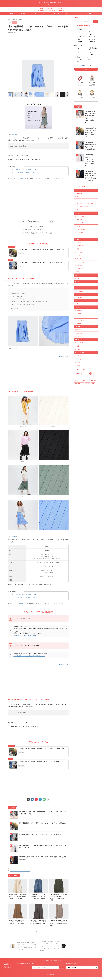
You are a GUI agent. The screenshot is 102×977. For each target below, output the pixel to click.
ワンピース (56, 13)
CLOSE (51, 221)
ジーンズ (78, 258)
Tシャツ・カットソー (81, 216)
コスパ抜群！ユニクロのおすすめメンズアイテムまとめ (29, 656)
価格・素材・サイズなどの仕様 (33, 230)
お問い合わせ (49, 960)
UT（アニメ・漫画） (80, 352)
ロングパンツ (79, 268)
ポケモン (78, 365)
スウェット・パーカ (81, 229)
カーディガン (79, 232)
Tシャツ (78, 329)
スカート (45, 13)
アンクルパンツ (80, 245)
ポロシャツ (79, 219)
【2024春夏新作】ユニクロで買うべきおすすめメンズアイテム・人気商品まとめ (42, 834)
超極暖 (78, 349)
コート (78, 200)
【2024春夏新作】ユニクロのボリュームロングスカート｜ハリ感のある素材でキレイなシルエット (17, 896)
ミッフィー (79, 359)
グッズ (78, 13)
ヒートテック (78, 339)
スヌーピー (79, 355)
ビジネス (93, 377)
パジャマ (78, 323)
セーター (78, 226)
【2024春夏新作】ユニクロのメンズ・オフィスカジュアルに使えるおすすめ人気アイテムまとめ (90, 176)
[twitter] (28, 799)
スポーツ (86, 377)
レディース (12, 871)
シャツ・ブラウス (80, 223)
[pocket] (36, 799)
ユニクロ (14, 134)
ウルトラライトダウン (82, 206)
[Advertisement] (38, 45)
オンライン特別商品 (19, 178)
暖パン (78, 272)
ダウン (78, 210)
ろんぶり (51, 4)
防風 (93, 383)
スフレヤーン (78, 377)
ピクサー (78, 362)
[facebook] (32, 799)
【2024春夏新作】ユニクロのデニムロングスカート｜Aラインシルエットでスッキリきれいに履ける (38, 896)
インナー (68, 13)
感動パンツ (79, 249)
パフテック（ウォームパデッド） (84, 203)
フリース (78, 236)
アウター (12, 13)
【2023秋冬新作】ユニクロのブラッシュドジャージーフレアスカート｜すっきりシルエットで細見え (17, 922)
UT (90, 13)
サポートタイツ (80, 320)
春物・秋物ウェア (25, 871)
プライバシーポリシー (59, 960)
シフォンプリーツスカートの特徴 (34, 226)
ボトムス (34, 13)
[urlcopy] (48, 799)
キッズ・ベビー (86, 373)
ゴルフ (93, 373)
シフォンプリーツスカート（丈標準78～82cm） (24, 169)
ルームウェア (78, 287)
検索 (86, 69)
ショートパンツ (80, 242)
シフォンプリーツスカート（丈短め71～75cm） (24, 172)
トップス (23, 13)
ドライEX (77, 326)
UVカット (77, 373)
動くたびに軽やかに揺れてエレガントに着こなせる (38, 233)
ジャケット (79, 193)
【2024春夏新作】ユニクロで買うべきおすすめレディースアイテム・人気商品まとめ (90, 132)
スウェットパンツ (80, 265)
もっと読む (39, 931)
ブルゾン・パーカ (80, 196)
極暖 (77, 346)
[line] (44, 799)
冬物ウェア (85, 380)
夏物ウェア (18, 871)
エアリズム (77, 307)
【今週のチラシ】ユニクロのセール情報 (24, 635)
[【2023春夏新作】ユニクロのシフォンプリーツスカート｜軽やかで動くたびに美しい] (40, 799)
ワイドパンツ (79, 255)
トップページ (41, 960)
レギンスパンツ (80, 262)
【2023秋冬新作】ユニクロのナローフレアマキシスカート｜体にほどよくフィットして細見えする (37, 922)
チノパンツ (79, 252)
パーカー (78, 313)
